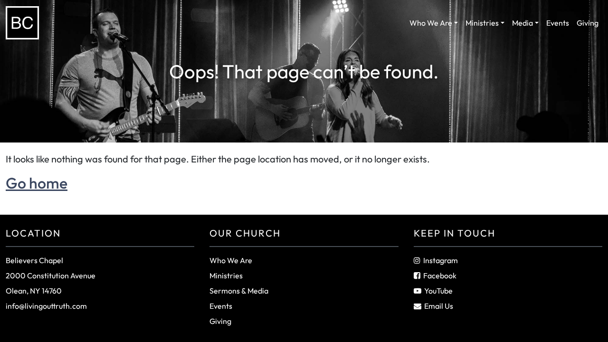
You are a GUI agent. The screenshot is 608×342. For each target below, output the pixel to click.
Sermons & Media (238, 290)
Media (522, 23)
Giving (587, 23)
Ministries (482, 23)
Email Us (438, 306)
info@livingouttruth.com (46, 306)
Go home (36, 182)
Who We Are (430, 23)
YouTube (438, 290)
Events (557, 23)
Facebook (439, 275)
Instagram (440, 260)
